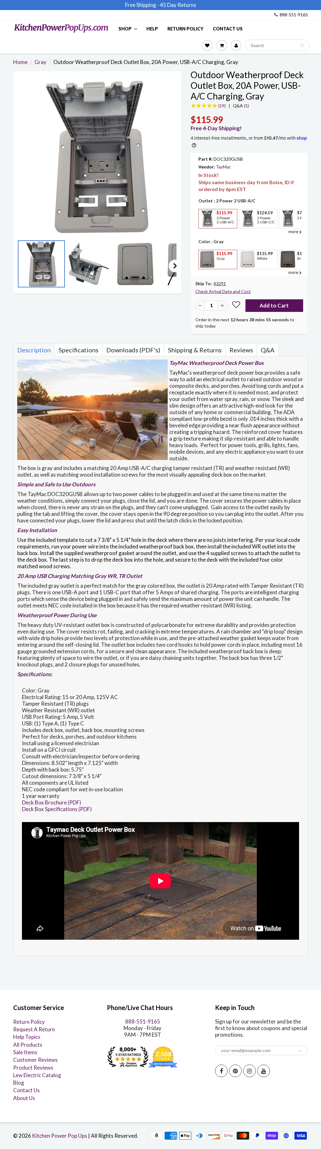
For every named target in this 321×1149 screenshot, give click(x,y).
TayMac (223, 166)
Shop (125, 28)
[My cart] (221, 45)
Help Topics (26, 1037)
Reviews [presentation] (241, 350)
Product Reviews (33, 1067)
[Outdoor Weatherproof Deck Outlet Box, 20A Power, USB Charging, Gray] (97, 156)
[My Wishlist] (207, 45)
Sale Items (25, 1052)
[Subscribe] (300, 1051)
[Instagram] (249, 1071)
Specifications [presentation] (78, 350)
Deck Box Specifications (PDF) (57, 809)
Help (152, 28)
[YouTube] (263, 1071)
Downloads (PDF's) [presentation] (133, 350)
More (207, 233)
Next (175, 265)
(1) (241, 105)
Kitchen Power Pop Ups (59, 1135)
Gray (40, 62)
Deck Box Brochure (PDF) (51, 802)
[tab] (34, 349)
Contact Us (228, 28)
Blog (18, 1082)
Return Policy (185, 28)
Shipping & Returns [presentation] (195, 350)
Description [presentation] (34, 350)
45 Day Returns (178, 5)
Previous (19, 265)
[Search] (302, 45)
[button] (236, 305)
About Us (24, 1098)
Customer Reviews (35, 1059)
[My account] (236, 45)
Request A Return (34, 1029)
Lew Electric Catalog (37, 1075)
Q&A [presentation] (268, 350)
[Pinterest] (235, 1071)
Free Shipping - (142, 5)
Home (20, 62)
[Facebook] (221, 1071)
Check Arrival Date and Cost (223, 291)
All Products (27, 1044)
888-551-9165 (294, 14)
